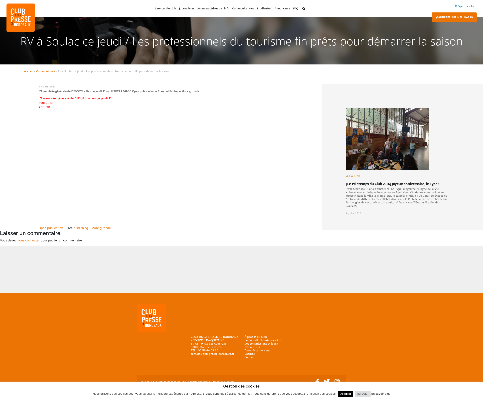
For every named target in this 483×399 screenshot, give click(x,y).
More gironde (101, 228)
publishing (81, 228)
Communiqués (45, 71)
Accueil (28, 71)
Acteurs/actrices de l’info (213, 8)
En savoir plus (380, 393)
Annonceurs (282, 8)
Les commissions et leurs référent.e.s (261, 345)
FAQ (295, 8)
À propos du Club (256, 336)
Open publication (51, 228)
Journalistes (186, 8)
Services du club (165, 8)
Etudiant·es (264, 8)
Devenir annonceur (257, 350)
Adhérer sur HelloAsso (455, 17)
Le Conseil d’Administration (263, 340)
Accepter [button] (345, 393)
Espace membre (466, 6)
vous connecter (29, 240)
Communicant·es (243, 8)
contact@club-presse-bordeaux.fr (212, 353)
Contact (250, 357)
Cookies (250, 353)
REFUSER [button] (362, 393)
